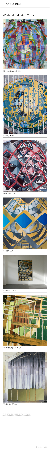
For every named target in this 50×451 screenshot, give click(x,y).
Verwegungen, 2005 (12, 348)
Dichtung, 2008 (10, 193)
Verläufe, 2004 (10, 404)
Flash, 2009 (8, 135)
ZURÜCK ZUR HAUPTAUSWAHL (17, 414)
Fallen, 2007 (9, 251)
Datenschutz (41, 447)
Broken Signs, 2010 (12, 71)
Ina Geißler (12, 4)
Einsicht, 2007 (9, 290)
